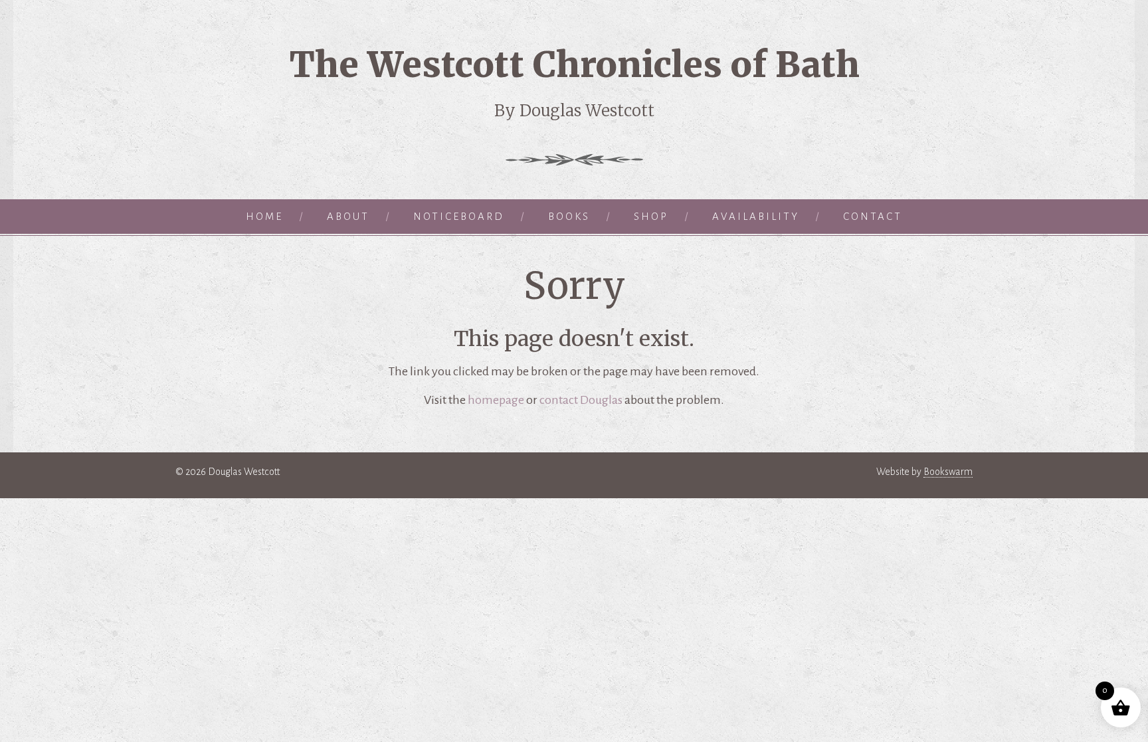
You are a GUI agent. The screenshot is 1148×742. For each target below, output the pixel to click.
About (348, 216)
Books (569, 216)
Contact (872, 216)
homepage (496, 400)
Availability (755, 216)
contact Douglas (580, 400)
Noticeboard (458, 216)
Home (264, 216)
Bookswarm (948, 471)
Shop (651, 216)
